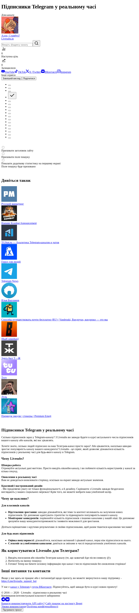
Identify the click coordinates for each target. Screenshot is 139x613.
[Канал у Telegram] (3, 600)
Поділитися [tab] (29, 78)
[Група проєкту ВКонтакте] (7, 600)
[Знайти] (36, 43)
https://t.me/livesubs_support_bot (18, 581)
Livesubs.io (7, 38)
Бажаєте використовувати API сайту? (23, 603)
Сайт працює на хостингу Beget (63, 603)
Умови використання (13, 606)
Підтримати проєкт (12, 610)
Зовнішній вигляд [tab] (12, 78)
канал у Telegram (20, 586)
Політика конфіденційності (42, 606)
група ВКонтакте (42, 586)
